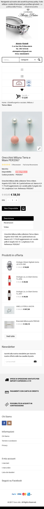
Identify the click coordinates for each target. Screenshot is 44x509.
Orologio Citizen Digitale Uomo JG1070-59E (27, 263)
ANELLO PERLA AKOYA (25, 306)
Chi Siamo (5, 436)
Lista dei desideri (8, 472)
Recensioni (8, 223)
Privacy (4, 445)
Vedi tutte (10, 336)
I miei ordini (6, 468)
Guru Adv (17, 502)
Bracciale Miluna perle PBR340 (27, 321)
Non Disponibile (11, 208)
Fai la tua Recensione (30, 165)
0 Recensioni (16, 165)
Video (6, 227)
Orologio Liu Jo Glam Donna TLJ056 (27, 278)
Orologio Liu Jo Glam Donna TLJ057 (27, 293)
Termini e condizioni (9, 441)
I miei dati (5, 463)
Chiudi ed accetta (31, 7)
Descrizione (9, 218)
